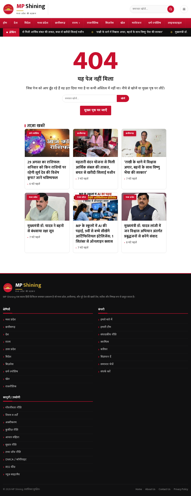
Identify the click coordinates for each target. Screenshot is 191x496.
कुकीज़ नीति (11, 430)
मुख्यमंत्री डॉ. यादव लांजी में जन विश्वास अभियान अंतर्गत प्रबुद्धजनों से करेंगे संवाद (143, 231)
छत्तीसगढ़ (60, 23)
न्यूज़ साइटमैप (12, 474)
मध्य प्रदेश (42, 23)
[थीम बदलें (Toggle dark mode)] (184, 9)
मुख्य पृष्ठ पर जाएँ (95, 110)
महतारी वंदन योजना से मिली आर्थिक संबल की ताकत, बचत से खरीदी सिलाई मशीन (95, 167)
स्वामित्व (105, 342)
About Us (150, 489)
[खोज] (170, 9)
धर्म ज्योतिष (154, 23)
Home (139, 489)
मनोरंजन (136, 23)
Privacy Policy (181, 489)
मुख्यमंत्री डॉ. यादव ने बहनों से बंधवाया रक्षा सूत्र (45, 228)
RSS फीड (10, 467)
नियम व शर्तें (11, 415)
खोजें (123, 98)
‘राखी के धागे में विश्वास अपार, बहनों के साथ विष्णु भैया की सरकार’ (119, 32)
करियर (104, 349)
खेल (122, 23)
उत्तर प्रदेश (10, 349)
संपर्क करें (105, 371)
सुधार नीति (11, 445)
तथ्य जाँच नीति (13, 452)
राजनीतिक (92, 23)
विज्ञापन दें (106, 357)
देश (15, 23)
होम (5, 23)
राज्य (76, 23)
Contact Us (164, 489)
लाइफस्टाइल (175, 23)
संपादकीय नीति (109, 334)
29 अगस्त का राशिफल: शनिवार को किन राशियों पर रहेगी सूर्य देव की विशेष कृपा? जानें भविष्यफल (46, 170)
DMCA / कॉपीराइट (15, 459)
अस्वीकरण (11, 422)
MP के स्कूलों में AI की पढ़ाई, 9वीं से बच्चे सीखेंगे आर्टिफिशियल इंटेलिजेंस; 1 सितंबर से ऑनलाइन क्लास (94, 234)
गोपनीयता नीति (13, 408)
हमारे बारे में (106, 320)
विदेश (27, 23)
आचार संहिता (12, 437)
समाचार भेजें (107, 364)
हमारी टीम (106, 327)
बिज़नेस (109, 23)
